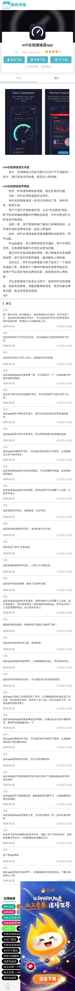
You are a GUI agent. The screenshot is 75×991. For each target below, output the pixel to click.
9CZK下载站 (11, 950)
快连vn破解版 (11, 955)
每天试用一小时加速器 (16, 966)
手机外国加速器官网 (15, 934)
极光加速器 (10, 977)
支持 (58, 326)
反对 (67, 326)
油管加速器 (10, 961)
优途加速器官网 (12, 923)
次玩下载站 (10, 939)
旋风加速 (9, 912)
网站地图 (9, 906)
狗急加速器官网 (12, 917)
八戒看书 (9, 928)
